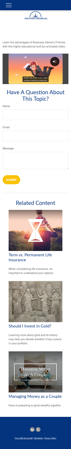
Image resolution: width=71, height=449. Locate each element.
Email (6, 127)
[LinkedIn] (32, 429)
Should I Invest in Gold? (30, 326)
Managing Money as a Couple (35, 397)
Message (8, 148)
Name (6, 106)
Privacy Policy (50, 438)
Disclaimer (38, 438)
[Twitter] (38, 429)
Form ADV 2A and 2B (24, 438)
